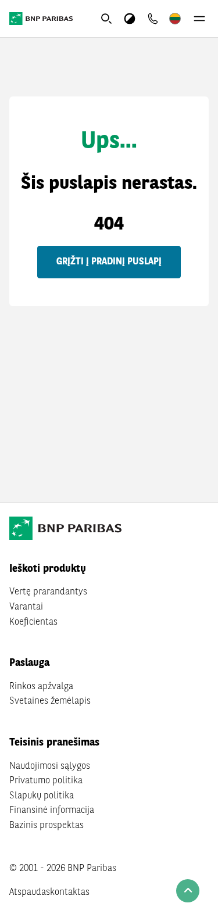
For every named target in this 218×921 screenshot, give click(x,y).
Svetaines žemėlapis (50, 701)
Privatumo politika (46, 781)
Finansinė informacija (51, 810)
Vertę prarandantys (48, 592)
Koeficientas (33, 622)
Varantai (26, 607)
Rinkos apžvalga (41, 686)
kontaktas (70, 892)
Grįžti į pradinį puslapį (109, 262)
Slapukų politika (41, 796)
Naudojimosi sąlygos (49, 766)
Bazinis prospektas (46, 825)
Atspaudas (29, 892)
